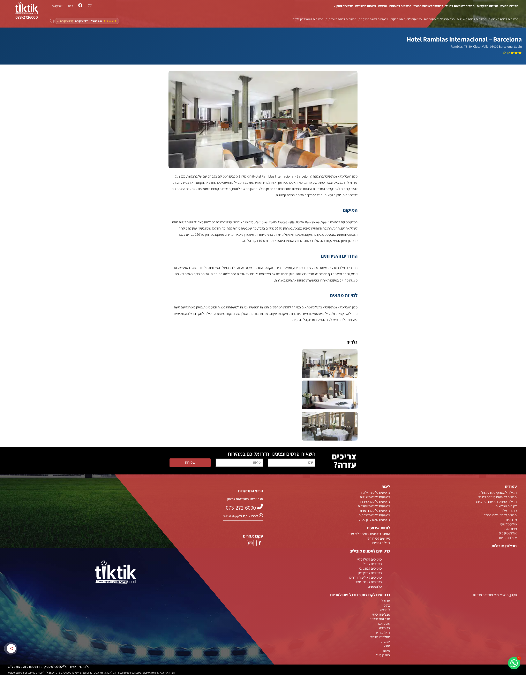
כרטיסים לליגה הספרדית (439, 19)
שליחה (190, 462)
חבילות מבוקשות (487, 6)
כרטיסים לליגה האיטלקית (406, 19)
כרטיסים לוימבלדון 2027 (308, 19)
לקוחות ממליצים (365, 6)
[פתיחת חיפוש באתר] (52, 21)
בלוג (70, 6)
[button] (514, 663)
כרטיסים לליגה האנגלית (471, 19)
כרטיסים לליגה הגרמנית (373, 19)
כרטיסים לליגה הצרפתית (340, 19)
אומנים (382, 6)
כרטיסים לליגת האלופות (503, 19)
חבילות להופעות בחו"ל (460, 6)
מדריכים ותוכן (344, 6)
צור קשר (57, 6)
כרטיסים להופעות (400, 6)
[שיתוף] (11, 648)
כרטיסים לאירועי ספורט (428, 6)
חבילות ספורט (509, 6)
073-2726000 (26, 17)
